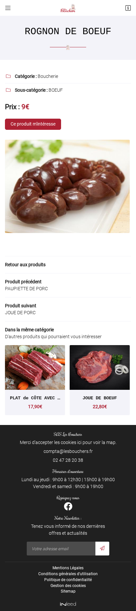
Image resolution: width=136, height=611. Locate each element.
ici (79, 442)
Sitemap (68, 591)
